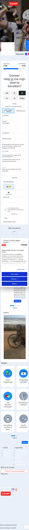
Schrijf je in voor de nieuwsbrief (14, 471)
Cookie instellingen (21, 453)
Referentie (6, 197)
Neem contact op (20, 464)
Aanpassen (14, 279)
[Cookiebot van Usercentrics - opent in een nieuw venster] (20, 245)
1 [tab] (12, 305)
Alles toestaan (14, 274)
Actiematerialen (8, 451)
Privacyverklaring (20, 451)
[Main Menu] (0, 1)
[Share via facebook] (26, 54)
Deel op (17, 301)
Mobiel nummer (6, 138)
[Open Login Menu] (1, 6)
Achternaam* (6, 123)
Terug (6, 218)
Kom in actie (7, 456)
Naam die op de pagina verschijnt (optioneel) (11, 170)
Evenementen (7, 453)
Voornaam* (5, 115)
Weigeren (14, 283)
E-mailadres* (6, 133)
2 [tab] (16, 305)
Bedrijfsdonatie (21, 111)
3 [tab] (18, 305)
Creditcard (9, 194)
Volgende (14, 177)
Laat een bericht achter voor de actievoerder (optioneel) (11, 160)
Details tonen (20, 269)
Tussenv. (4, 121)
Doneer (25, 442)
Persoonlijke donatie (8, 110)
